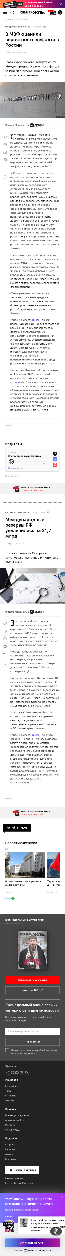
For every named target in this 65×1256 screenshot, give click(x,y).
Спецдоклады (12, 1129)
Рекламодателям (14, 1178)
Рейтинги (10, 1125)
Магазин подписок (25, 1170)
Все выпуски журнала (17, 1115)
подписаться (42, 487)
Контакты (10, 1159)
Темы (8, 1090)
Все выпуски (12, 476)
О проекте (11, 1144)
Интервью (10, 1095)
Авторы (9, 1154)
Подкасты (13, 444)
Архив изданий (13, 1120)
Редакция (10, 1149)
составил (16, 382)
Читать (25, 487)
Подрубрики (12, 1086)
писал (36, 319)
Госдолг (37, 27)
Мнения (9, 1100)
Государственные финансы (18, 27)
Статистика (39, 512)
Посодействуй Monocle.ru (19, 1183)
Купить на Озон (34, 1242)
